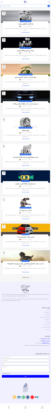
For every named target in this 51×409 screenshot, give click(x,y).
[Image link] (25, 289)
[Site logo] (25, 2)
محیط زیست (27, 74)
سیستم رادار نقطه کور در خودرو (25, 184)
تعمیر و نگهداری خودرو (24, 21)
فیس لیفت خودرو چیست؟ (25, 237)
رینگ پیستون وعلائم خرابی (25, 50)
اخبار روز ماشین (22, 74)
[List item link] (25, 310)
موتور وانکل (25, 130)
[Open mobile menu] (1, 2)
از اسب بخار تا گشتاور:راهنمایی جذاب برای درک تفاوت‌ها (25, 263)
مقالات (29, 21)
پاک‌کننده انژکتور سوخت (25, 24)
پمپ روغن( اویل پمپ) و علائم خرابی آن (25, 157)
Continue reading (25, 32)
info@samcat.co (46, 343)
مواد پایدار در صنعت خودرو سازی (25, 77)
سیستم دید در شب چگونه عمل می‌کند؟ (25, 104)
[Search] (48, 6)
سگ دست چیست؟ (25, 210)
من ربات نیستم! (6, 373)
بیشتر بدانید (27, 101)
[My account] (49, 2)
